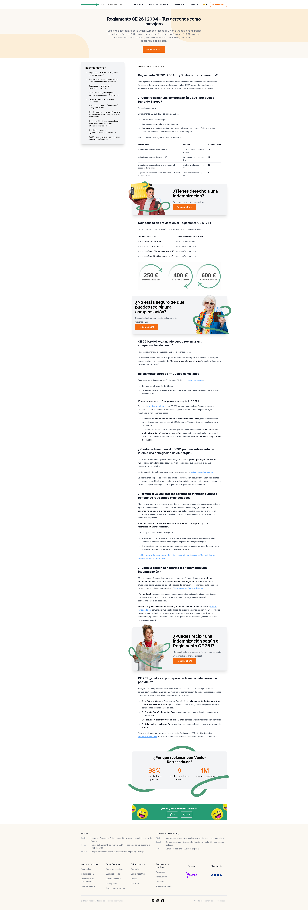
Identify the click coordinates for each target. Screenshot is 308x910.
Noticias (84, 833)
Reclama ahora (153, 49)
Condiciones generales (203, 901)
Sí (174, 814)
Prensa (134, 878)
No (188, 814)
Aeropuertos (161, 877)
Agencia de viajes (163, 886)
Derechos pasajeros (114, 869)
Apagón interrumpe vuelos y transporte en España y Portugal (117, 851)
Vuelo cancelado (113, 878)
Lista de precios (88, 886)
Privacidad (221, 901)
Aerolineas (160, 872)
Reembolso (86, 869)
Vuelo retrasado (113, 874)
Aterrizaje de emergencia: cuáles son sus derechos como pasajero (195, 838)
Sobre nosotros (138, 874)
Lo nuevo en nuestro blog (167, 833)
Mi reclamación (218, 4)
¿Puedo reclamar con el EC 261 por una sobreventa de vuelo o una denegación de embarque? (104, 114)
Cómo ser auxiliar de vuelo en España (182, 849)
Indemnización (87, 874)
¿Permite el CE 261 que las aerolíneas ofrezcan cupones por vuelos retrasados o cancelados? (104, 123)
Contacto (194, 4)
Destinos (160, 881)
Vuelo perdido (112, 883)
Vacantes (135, 883)
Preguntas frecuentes (115, 888)
